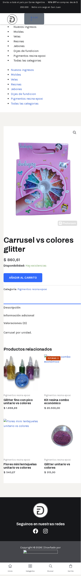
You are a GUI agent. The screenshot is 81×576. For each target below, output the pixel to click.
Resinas (19, 41)
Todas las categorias (27, 60)
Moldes (19, 31)
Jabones (19, 46)
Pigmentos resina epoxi (30, 56)
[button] (74, 132)
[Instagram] (45, 531)
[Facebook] (35, 531)
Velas (17, 36)
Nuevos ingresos (25, 27)
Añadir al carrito (23, 277)
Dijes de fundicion (26, 51)
